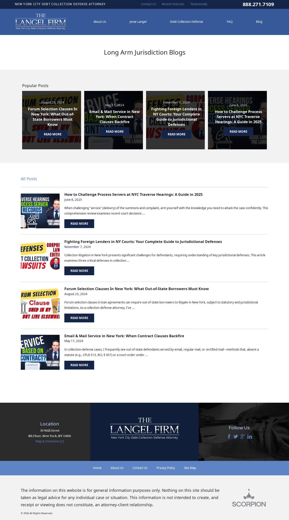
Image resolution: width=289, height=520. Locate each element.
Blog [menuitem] (259, 22)
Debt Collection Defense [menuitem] (186, 22)
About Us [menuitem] (99, 22)
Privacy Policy (165, 468)
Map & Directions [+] (50, 441)
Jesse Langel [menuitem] (138, 22)
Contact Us (140, 468)
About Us (117, 468)
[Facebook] (229, 436)
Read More (79, 224)
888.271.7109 (258, 4)
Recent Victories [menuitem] (173, 4)
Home (97, 468)
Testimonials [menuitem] (198, 4)
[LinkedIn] (249, 436)
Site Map (190, 468)
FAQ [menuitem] (230, 22)
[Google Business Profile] (242, 436)
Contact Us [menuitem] (148, 4)
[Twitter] (235, 436)
